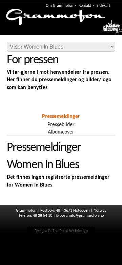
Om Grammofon (59, 6)
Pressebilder (61, 124)
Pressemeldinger (61, 116)
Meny (109, 29)
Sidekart (103, 6)
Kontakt (85, 6)
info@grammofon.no (86, 216)
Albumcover (61, 132)
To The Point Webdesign (68, 231)
